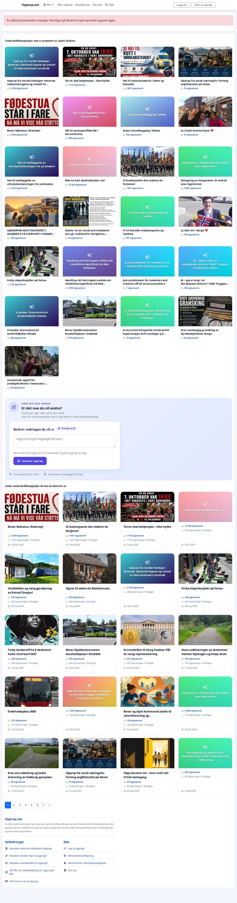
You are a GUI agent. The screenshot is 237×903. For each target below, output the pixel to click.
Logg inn (181, 4)
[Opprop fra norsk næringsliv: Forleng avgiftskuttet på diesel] (205, 69)
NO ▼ (50, 4)
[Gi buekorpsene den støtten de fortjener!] (147, 169)
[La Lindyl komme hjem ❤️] (205, 118)
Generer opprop (32, 461)
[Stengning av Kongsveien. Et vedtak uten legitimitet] (205, 169)
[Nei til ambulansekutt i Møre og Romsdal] (147, 69)
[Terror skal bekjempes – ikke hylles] (90, 68)
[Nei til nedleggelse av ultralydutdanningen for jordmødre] (32, 169)
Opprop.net (30, 5)
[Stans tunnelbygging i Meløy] (147, 118)
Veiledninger (14, 842)
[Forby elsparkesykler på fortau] (32, 267)
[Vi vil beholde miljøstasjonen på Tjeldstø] (147, 219)
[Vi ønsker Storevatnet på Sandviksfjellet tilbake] (32, 319)
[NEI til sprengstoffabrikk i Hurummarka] (90, 119)
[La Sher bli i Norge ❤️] (205, 217)
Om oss (97, 4)
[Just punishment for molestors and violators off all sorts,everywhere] (147, 269)
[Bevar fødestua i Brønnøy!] (32, 118)
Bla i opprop (65, 4)
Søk (111, 4)
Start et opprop (203, 4)
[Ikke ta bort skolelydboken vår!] (90, 167)
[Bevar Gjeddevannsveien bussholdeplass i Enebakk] (90, 319)
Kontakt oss (82, 4)
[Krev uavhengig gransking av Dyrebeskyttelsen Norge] (205, 319)
